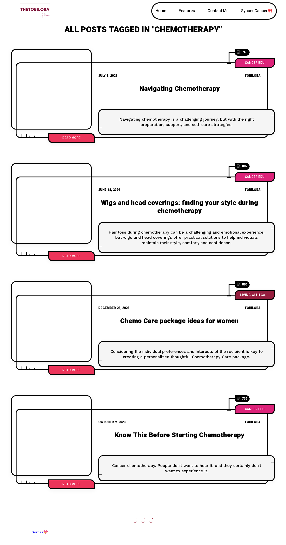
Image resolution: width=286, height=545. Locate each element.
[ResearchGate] (135, 520)
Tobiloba (252, 75)
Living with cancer (256, 295)
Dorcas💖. (40, 532)
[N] (51, 89)
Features (187, 11)
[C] (51, 321)
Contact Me (218, 11)
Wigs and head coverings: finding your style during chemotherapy (179, 207)
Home (161, 11)
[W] (51, 203)
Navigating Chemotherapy (179, 89)
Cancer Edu (255, 62)
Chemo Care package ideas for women (179, 321)
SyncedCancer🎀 (257, 11)
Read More (71, 138)
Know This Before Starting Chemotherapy (179, 435)
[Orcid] (143, 520)
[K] (51, 435)
